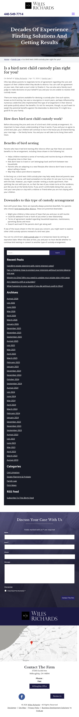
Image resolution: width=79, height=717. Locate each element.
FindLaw (39, 711)
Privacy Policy (33, 708)
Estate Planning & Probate (19, 476)
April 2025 (11, 354)
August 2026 (12, 298)
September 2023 (14, 430)
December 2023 (14, 421)
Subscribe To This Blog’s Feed (20, 497)
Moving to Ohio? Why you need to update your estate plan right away (38, 277)
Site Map (22, 708)
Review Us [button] (57, 696)
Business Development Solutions (55, 708)
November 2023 (14, 426)
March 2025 (12, 358)
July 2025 (11, 345)
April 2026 (11, 315)
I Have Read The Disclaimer (16, 591)
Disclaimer (8, 587)
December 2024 (14, 371)
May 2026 (11, 311)
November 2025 (14, 332)
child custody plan (31, 237)
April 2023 (11, 451)
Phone (6, 552)
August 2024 (12, 388)
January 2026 (13, 324)
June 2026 (11, 307)
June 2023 (11, 443)
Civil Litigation (13, 472)
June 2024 (11, 396)
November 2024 (14, 375)
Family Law (46, 78)
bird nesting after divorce (25, 209)
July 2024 (11, 392)
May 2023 (11, 447)
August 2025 (12, 341)
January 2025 (13, 366)
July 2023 (11, 438)
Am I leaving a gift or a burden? (21, 281)
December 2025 (14, 328)
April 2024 (11, 404)
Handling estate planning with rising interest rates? (30, 265)
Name (6, 532)
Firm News (11, 485)
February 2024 (13, 413)
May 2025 (11, 349)
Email (6, 542)
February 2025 (13, 362)
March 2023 (12, 455)
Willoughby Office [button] (39, 686)
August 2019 (12, 460)
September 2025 (14, 337)
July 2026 (11, 303)
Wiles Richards (21, 78)
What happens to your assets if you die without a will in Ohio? (35, 286)
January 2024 (13, 417)
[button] (73, 14)
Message (7, 562)
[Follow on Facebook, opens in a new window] (22, 697)
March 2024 (12, 409)
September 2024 (14, 383)
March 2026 (12, 320)
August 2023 (12, 434)
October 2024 (13, 379)
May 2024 (11, 400)
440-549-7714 (13, 14)
